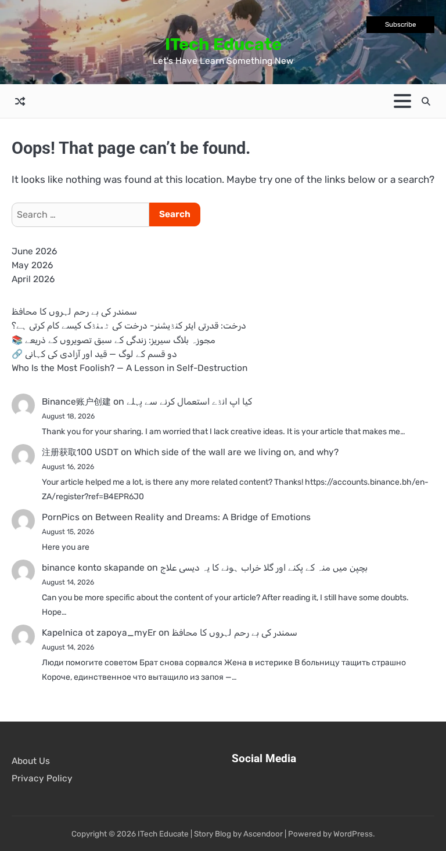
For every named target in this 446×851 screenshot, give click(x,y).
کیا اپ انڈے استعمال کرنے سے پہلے (189, 401)
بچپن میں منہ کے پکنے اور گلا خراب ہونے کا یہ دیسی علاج (264, 567)
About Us (31, 761)
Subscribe (400, 24)
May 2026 (32, 265)
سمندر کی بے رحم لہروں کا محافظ (74, 311)
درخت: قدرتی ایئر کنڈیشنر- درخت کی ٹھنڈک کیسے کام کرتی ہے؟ (129, 325)
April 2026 (33, 279)
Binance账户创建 (76, 401)
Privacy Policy (42, 778)
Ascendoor (263, 833)
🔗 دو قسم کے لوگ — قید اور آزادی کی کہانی (94, 354)
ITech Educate (223, 44)
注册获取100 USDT (80, 452)
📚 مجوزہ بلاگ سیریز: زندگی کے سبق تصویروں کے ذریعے (113, 340)
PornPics (61, 517)
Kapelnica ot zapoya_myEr (99, 633)
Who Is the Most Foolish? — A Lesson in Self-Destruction (129, 368)
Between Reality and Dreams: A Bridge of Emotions (203, 517)
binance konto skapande (93, 567)
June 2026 (34, 251)
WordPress (353, 833)
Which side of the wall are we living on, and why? (236, 452)
